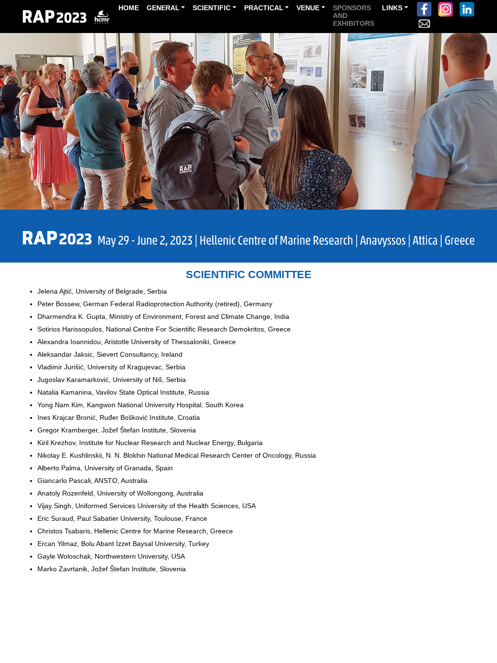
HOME (128, 8)
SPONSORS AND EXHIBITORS (353, 15)
